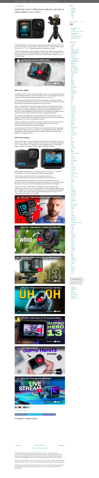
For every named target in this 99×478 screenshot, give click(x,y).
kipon (72, 149)
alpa (72, 78)
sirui (72, 231)
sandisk (73, 220)
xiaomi (72, 261)
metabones (74, 173)
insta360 (73, 135)
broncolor (73, 92)
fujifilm (72, 116)
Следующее (18, 445)
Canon (72, 17)
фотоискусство (75, 69)
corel (72, 100)
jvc (71, 140)
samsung (73, 217)
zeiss (72, 273)
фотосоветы (74, 71)
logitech (73, 158)
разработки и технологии (74, 61)
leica (72, 155)
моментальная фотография (75, 52)
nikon (72, 182)
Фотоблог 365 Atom (76, 36)
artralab (73, 83)
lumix (72, 162)
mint (72, 178)
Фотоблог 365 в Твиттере (35, 414)
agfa (72, 76)
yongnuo (73, 268)
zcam (72, 272)
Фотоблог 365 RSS (76, 38)
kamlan (73, 142)
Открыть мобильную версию (39, 448)
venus (72, 253)
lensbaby (73, 156)
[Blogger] (22, 407)
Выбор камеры (32, 1)
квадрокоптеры (75, 50)
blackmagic (74, 87)
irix (71, 136)
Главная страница (39, 445)
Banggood (73, 289)
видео (72, 46)
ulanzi (72, 252)
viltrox (72, 255)
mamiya (73, 167)
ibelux (72, 131)
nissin (72, 186)
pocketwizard (74, 204)
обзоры (73, 56)
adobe (72, 74)
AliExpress (73, 287)
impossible (73, 133)
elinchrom (73, 111)
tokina (72, 246)
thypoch (73, 244)
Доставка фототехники (51, 1)
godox (72, 122)
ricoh (72, 213)
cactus (72, 94)
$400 (32, 188)
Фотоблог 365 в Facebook (49, 414)
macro (72, 166)
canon (72, 96)
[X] (20, 407)
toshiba (73, 248)
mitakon (73, 180)
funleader (73, 118)
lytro (72, 164)
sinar (72, 230)
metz (72, 175)
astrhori (73, 85)
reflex (72, 211)
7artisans (73, 44)
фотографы (74, 67)
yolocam (73, 266)
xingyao (73, 263)
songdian (73, 235)
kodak (72, 151)
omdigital (73, 191)
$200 (57, 191)
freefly (72, 114)
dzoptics (73, 107)
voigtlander (74, 259)
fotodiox (73, 113)
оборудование (75, 58)
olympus (73, 189)
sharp (72, 226)
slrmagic (73, 233)
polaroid (73, 206)
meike (72, 171)
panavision (73, 195)
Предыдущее (61, 445)
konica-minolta (74, 153)
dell (72, 102)
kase (72, 144)
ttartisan (73, 250)
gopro (25, 410)
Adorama (73, 292)
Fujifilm (73, 12)
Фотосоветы (24, 1)
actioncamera (20, 410)
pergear (73, 199)
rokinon (73, 215)
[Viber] (26, 407)
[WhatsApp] (28, 407)
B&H (72, 290)
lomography (74, 160)
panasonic (73, 193)
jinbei (72, 138)
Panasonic (73, 8)
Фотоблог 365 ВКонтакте (21, 414)
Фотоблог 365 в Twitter (77, 31)
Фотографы (41, 1)
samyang (73, 219)
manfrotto (73, 169)
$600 (16, 190)
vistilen (72, 257)
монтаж (73, 55)
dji (71, 103)
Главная (17, 1)
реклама (73, 65)
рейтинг (73, 63)
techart (73, 242)
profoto (73, 208)
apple (72, 80)
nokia (72, 188)
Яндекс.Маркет (75, 298)
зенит (72, 48)
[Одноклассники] (18, 407)
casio (72, 98)
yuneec (73, 270)
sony (72, 239)
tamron (73, 241)
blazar (72, 89)
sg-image (73, 224)
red (72, 209)
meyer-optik (74, 177)
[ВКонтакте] (15, 407)
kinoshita (73, 147)
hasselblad (73, 127)
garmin (72, 120)
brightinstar (74, 91)
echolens (73, 109)
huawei (73, 129)
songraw (73, 237)
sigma (72, 228)
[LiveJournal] (24, 407)
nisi (72, 184)
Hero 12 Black (25, 48)
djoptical (73, 105)
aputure (73, 82)
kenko (72, 146)
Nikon (72, 15)
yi (71, 264)
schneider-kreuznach (76, 222)
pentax (72, 197)
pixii (72, 202)
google (72, 124)
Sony (72, 14)
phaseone (73, 200)
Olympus (73, 10)
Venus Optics (74, 294)
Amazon (73, 296)
